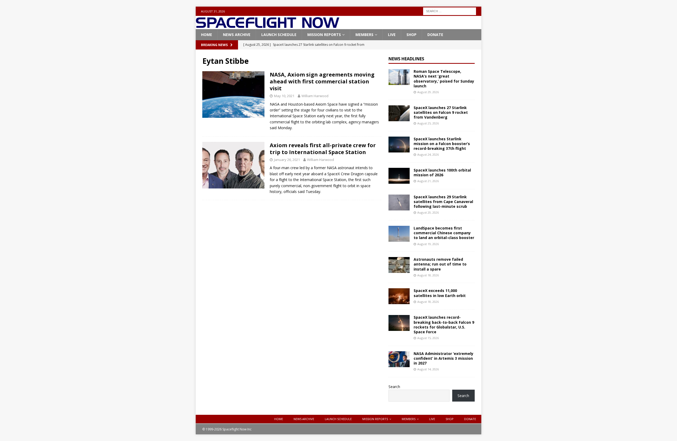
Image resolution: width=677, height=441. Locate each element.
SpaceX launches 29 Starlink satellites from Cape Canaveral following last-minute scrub (443, 201)
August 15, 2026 (428, 338)
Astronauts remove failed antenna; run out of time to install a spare (440, 264)
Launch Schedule (278, 34)
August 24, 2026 (428, 154)
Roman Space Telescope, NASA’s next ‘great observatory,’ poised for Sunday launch (444, 78)
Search (394, 386)
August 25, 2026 (428, 123)
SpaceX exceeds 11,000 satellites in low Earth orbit (440, 293)
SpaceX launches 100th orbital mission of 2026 (442, 172)
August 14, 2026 (428, 369)
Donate (435, 34)
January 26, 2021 (287, 159)
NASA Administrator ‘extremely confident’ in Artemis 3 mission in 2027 (443, 358)
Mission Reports (324, 34)
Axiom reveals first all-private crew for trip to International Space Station (323, 149)
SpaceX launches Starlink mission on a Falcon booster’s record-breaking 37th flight (442, 143)
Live (392, 34)
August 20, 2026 (428, 212)
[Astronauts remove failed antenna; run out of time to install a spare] (399, 265)
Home (206, 34)
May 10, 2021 (284, 95)
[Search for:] (449, 10)
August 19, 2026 (428, 244)
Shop (411, 34)
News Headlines (406, 59)
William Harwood (314, 95)
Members (364, 34)
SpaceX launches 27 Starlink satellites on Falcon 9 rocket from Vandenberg (441, 112)
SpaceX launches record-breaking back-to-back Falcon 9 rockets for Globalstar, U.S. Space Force (444, 324)
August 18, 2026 (428, 275)
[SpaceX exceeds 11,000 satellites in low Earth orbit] (399, 296)
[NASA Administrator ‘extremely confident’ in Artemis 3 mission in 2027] (399, 359)
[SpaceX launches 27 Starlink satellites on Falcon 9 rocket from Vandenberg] (399, 113)
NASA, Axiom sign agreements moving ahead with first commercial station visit (322, 81)
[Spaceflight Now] (267, 26)
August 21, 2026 (428, 181)
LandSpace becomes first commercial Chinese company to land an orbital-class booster (444, 233)
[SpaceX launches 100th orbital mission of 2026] (399, 176)
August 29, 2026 (428, 92)
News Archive (236, 34)
